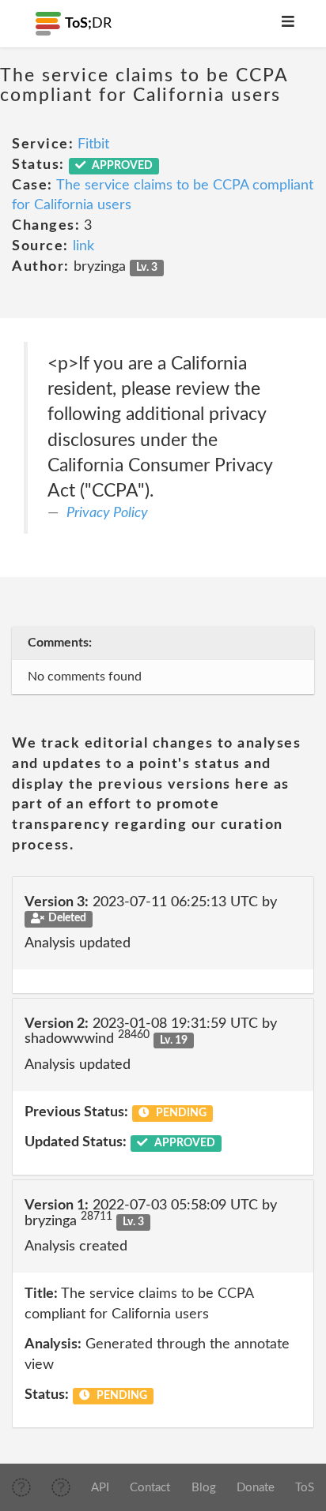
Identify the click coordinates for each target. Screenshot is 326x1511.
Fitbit (93, 144)
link (83, 246)
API (100, 1488)
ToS (304, 1488)
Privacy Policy (107, 513)
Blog (203, 1488)
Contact (150, 1488)
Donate (256, 1488)
